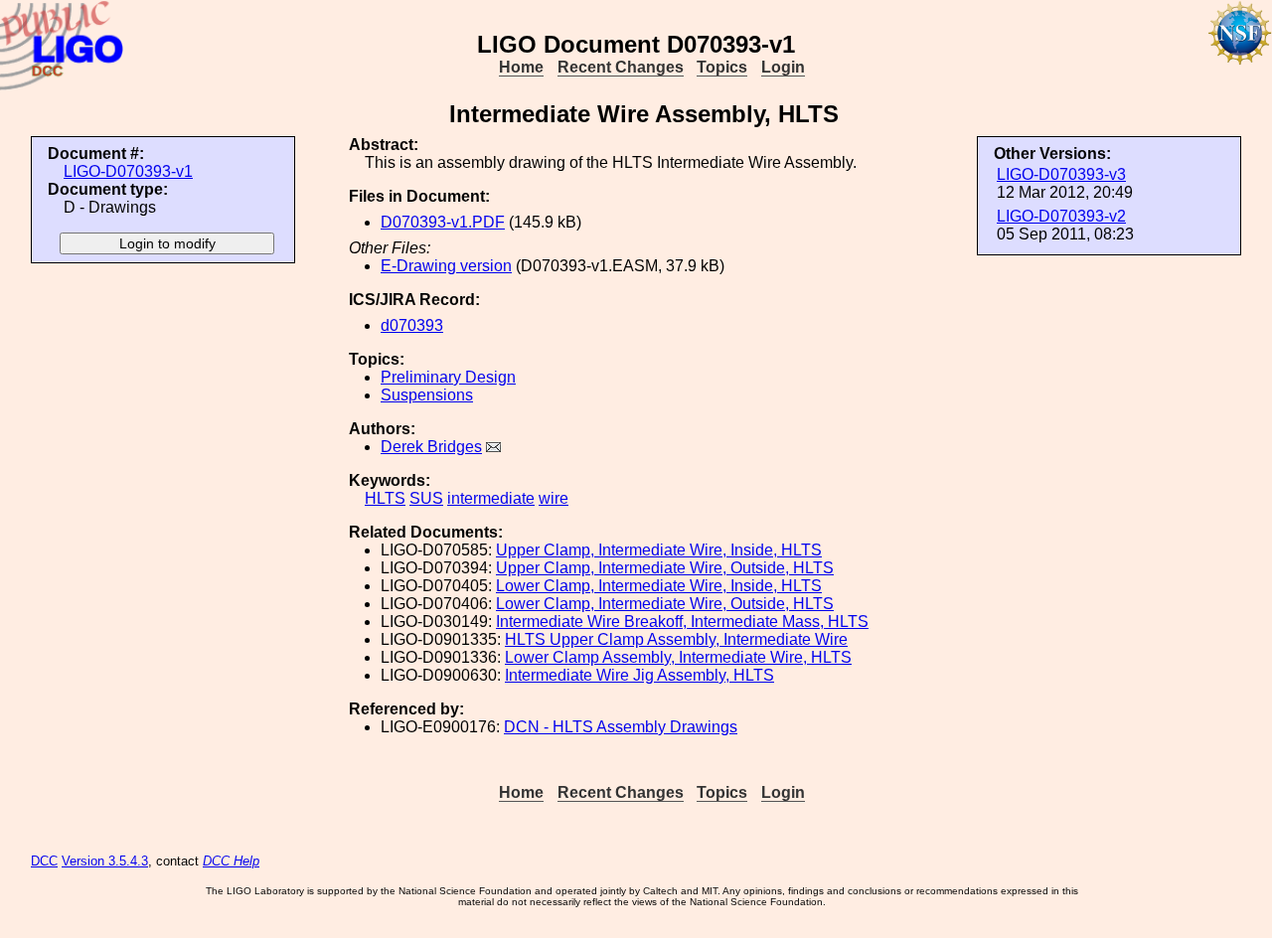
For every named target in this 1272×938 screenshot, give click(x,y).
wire (553, 498)
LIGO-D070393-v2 (1061, 216)
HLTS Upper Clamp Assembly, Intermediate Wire (676, 639)
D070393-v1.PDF (443, 222)
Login (783, 67)
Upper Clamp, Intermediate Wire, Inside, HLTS (659, 550)
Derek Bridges (431, 446)
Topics (722, 67)
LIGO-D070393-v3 (1061, 174)
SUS (426, 498)
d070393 (412, 325)
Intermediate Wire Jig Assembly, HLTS (639, 675)
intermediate (491, 498)
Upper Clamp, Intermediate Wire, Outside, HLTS (665, 567)
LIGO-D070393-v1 (128, 171)
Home (521, 67)
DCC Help (231, 861)
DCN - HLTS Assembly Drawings (620, 726)
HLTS (385, 498)
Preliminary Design (448, 377)
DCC (44, 861)
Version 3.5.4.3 (105, 861)
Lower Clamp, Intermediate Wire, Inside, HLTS (659, 585)
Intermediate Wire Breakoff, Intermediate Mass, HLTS (682, 621)
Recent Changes (620, 67)
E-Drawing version (446, 265)
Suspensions (427, 395)
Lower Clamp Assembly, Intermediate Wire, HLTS (678, 657)
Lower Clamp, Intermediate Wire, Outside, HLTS (665, 603)
